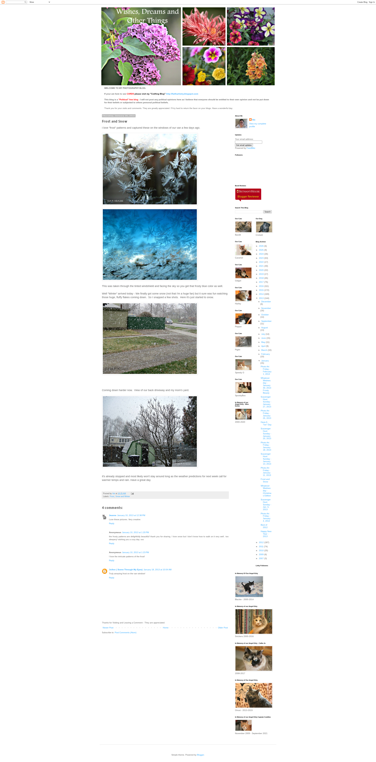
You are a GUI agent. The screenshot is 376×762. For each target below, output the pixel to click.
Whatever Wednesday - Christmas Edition (266, 491)
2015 (261, 290)
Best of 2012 (264, 526)
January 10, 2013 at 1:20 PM (135, 532)
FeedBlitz (251, 148)
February (265, 354)
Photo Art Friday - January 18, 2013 (266, 446)
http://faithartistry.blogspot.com (182, 94)
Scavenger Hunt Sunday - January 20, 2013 (266, 433)
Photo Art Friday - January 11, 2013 (266, 471)
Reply (111, 523)
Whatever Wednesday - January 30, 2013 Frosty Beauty (266, 385)
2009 (261, 554)
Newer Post (108, 627)
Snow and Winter (122, 496)
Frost (112, 496)
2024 (261, 254)
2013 (261, 298)
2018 (261, 278)
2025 (261, 250)
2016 (261, 286)
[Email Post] (132, 494)
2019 (261, 274)
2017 (261, 282)
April (263, 346)
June (263, 338)
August (264, 327)
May (263, 342)
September (266, 321)
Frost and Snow (265, 480)
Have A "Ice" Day (266, 423)
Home (165, 627)
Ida (253, 119)
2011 (261, 546)
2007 (261, 558)
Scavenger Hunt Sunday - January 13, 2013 (266, 459)
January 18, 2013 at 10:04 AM (157, 569)
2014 (261, 294)
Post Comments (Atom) (125, 632)
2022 (261, 262)
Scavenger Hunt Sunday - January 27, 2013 (266, 402)
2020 (261, 270)
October (265, 314)
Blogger (200, 755)
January (265, 360)
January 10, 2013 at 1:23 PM (135, 552)
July (263, 334)
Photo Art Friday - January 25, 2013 (266, 414)
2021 (261, 266)
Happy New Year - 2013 (266, 534)
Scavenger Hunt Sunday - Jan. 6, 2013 (266, 504)
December (266, 301)
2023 (261, 258)
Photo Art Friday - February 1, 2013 (266, 370)
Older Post (223, 627)
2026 (261, 246)
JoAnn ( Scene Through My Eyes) (126, 569)
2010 (261, 550)
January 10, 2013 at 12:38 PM (131, 515)
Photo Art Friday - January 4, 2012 (265, 517)
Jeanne (112, 515)
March (264, 350)
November (266, 308)
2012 (261, 542)
